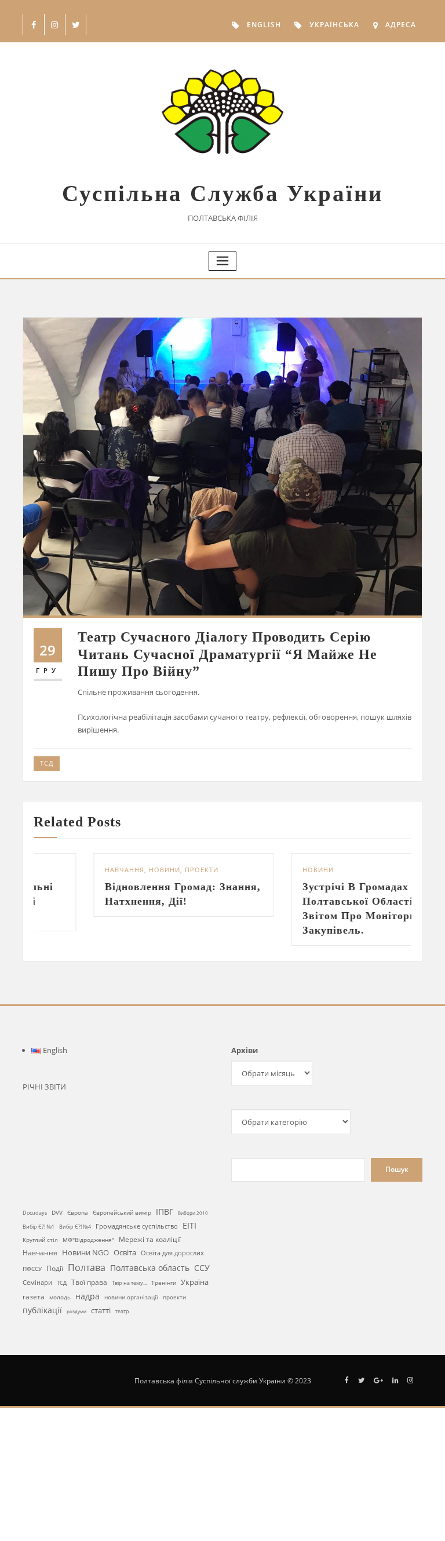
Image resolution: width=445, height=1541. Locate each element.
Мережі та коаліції (150, 1239)
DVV (57, 1212)
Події (54, 1268)
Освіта (125, 1252)
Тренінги (163, 1282)
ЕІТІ (189, 1226)
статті (101, 1311)
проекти (174, 1297)
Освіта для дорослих (172, 1252)
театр (122, 1311)
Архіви (244, 1050)
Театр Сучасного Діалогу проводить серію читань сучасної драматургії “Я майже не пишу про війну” (227, 654)
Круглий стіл (40, 1240)
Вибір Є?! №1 (38, 1226)
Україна (195, 1282)
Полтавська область (149, 1267)
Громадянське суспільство (137, 1226)
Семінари (37, 1282)
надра (87, 1296)
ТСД (47, 763)
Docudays (35, 1213)
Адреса (400, 25)
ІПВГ (164, 1211)
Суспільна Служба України (222, 193)
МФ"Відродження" (88, 1240)
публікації (42, 1310)
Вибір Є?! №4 (75, 1226)
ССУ (202, 1267)
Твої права (89, 1282)
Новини (106, 869)
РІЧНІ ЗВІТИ (44, 1086)
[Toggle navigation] (222, 261)
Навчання (66, 869)
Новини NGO (85, 1252)
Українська (334, 25)
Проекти (143, 869)
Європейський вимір (122, 1212)
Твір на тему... (129, 1283)
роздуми (76, 1311)
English (264, 25)
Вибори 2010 (193, 1213)
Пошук (396, 1169)
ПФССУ (32, 1269)
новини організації (131, 1297)
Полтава (86, 1267)
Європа (77, 1212)
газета (34, 1296)
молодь (60, 1297)
